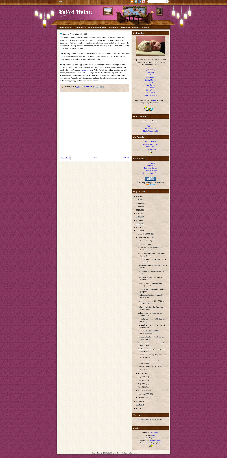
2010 (138, 217)
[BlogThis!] (96, 87)
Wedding (144, 27)
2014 (138, 203)
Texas (134, 27)
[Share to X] (98, 87)
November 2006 (144, 237)
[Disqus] (94, 123)
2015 (138, 200)
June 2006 (142, 380)
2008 (138, 224)
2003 (138, 408)
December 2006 (144, 234)
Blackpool (112, 27)
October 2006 (143, 241)
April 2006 (142, 387)
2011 (138, 213)
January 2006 (143, 397)
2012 (138, 210)
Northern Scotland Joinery (130, 453)
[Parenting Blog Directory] (150, 185)
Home (61, 1)
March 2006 (143, 390)
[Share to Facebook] (101, 87)
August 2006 (143, 373)
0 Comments (88, 87)
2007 (138, 227)
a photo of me (86, 70)
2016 (138, 196)
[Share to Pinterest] (103, 87)
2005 (138, 401)
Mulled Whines (76, 12)
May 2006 (142, 384)
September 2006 (144, 244)
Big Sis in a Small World (96, 27)
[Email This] (94, 87)
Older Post (125, 158)
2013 (138, 207)
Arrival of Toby (79, 27)
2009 (138, 220)
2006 (138, 231)
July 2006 (142, 377)
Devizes (124, 27)
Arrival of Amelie (63, 27)
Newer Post (65, 158)
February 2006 (144, 394)
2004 (138, 405)
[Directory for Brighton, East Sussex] (151, 183)
